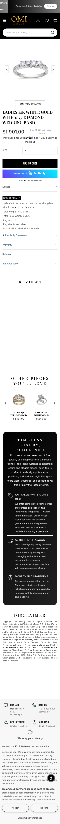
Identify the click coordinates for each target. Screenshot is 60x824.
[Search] (53, 33)
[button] (51, 778)
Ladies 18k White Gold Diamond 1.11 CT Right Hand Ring (26, 414)
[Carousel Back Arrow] (7, 69)
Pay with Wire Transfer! (41, 132)
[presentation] (5, 403)
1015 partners (22, 746)
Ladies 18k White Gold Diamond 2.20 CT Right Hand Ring (49, 414)
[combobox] (30, 33)
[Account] (38, 20)
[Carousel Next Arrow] (53, 69)
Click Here (47, 6)
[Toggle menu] (5, 20)
